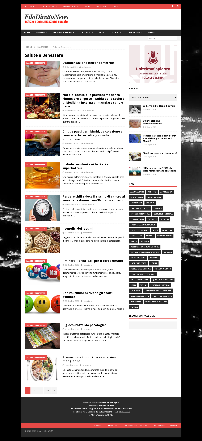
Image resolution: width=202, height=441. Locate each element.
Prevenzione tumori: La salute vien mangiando (89, 359)
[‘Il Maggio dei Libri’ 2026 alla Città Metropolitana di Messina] (135, 171)
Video (151, 32)
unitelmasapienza (139, 296)
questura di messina (162, 279)
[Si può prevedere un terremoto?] (135, 156)
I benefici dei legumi (78, 228)
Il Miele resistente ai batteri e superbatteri (85, 166)
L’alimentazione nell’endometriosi (89, 63)
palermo (154, 257)
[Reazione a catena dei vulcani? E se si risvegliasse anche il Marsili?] (135, 138)
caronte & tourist (140, 208)
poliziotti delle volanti (142, 274)
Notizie (40, 32)
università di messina (156, 302)
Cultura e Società (63, 32)
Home (27, 32)
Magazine (134, 32)
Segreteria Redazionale (137, 425)
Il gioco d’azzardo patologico (84, 325)
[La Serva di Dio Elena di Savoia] (135, 109)
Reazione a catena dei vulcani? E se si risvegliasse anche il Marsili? (159, 138)
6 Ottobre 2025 (71, 365)
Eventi (102, 32)
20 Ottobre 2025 (72, 265)
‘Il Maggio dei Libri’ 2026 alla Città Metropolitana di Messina (159, 169)
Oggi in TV (116, 6)
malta (133, 241)
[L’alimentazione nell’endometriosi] (135, 124)
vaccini (134, 307)
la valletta (136, 235)
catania (158, 208)
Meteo (88, 6)
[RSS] (178, 6)
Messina (145, 241)
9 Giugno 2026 (150, 109)
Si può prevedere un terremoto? (160, 153)
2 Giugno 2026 (150, 144)
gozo (155, 230)
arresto (152, 192)
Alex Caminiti (137, 192)
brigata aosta (154, 197)
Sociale (116, 32)
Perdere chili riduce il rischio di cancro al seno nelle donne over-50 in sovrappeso (94, 198)
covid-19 (152, 219)
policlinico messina (140, 269)
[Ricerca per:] (162, 38)
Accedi (175, 425)
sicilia (143, 285)
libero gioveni (164, 235)
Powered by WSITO (45, 431)
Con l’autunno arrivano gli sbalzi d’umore (88, 295)
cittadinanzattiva (140, 214)
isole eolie (167, 230)
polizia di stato (163, 269)
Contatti (160, 425)
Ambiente (87, 32)
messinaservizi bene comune (144, 247)
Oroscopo (101, 6)
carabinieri (136, 203)
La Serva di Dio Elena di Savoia (159, 105)
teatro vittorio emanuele (157, 290)
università (135, 302)
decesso (165, 219)
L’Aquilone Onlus (49, 6)
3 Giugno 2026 (71, 67)
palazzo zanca (138, 257)
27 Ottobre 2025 (72, 232)
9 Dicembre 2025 (72, 143)
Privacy (98, 425)
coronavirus (137, 219)
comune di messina (163, 214)
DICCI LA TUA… (30, 6)
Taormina (135, 290)
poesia (154, 263)
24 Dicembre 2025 (73, 110)
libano (149, 235)
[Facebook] (172, 6)
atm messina (136, 197)
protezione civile (139, 279)
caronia (150, 203)
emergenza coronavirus (142, 225)
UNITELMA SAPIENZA (162, 296)
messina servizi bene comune (144, 252)
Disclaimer (114, 425)
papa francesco (138, 263)
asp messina (166, 192)
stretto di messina (159, 285)
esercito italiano (139, 230)
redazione (86, 67)
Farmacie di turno (71, 6)
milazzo (168, 252)
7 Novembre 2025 (72, 204)
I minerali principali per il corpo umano (93, 261)
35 (47, 390)
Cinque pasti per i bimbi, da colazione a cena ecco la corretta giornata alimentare (93, 135)
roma (133, 285)
